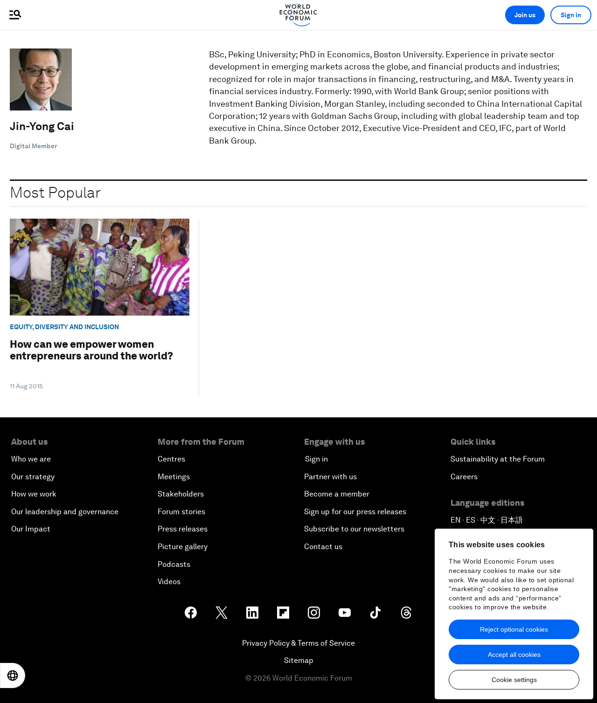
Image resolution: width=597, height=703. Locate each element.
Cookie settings (514, 679)
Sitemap (298, 660)
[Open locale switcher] (12, 675)
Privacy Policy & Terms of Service (298, 643)
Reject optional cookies (514, 629)
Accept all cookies (514, 654)
